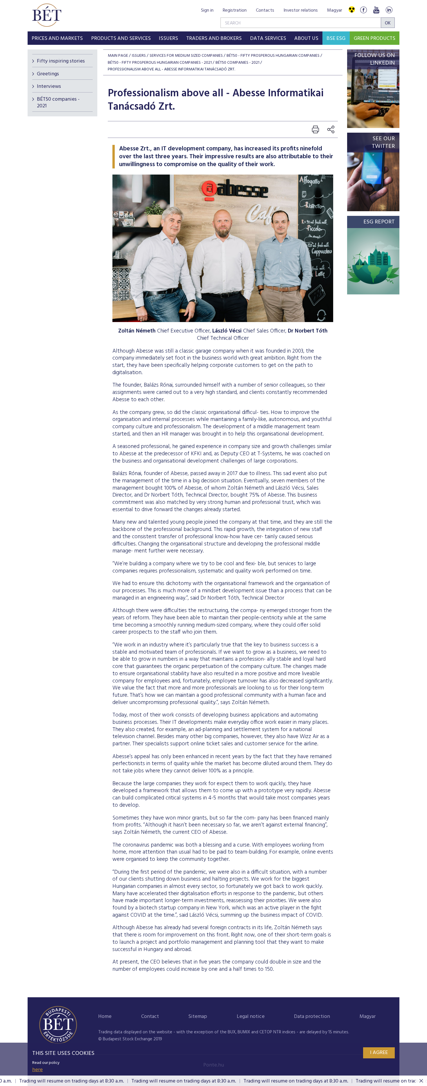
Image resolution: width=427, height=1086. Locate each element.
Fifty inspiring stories (61, 61)
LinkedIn (389, 9)
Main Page (118, 55)
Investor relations (301, 10)
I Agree (379, 1052)
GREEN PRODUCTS (374, 38)
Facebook (363, 9)
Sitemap (197, 1016)
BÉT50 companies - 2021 (58, 102)
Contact (150, 1016)
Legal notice (251, 1016)
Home (105, 1016)
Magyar (334, 10)
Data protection (312, 1016)
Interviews (49, 86)
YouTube (376, 9)
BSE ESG (335, 38)
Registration (235, 10)
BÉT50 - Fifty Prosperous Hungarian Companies (273, 55)
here (37, 1070)
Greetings (48, 74)
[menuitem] (57, 38)
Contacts (265, 10)
